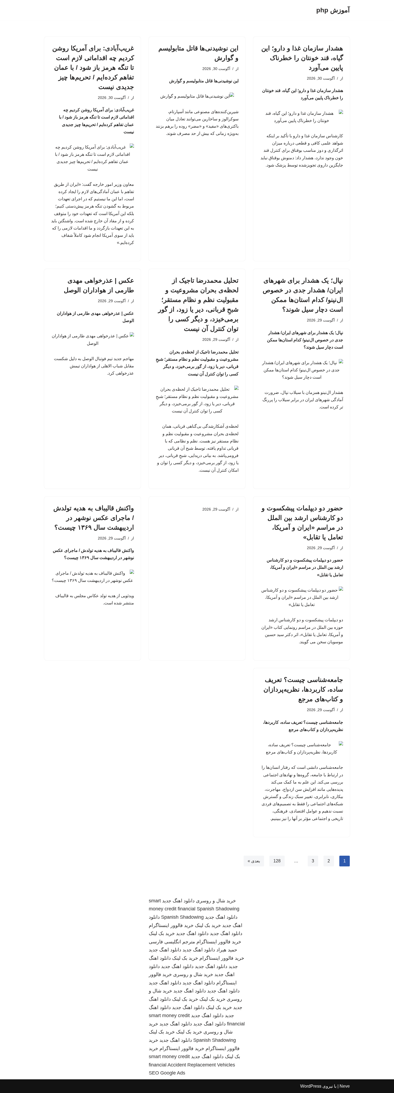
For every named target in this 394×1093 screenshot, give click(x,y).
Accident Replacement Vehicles (201, 1065)
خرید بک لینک (208, 925)
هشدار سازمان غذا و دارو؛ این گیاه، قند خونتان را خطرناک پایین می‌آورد (302, 58)
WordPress (310, 1086)
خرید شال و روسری (216, 900)
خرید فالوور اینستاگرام (171, 925)
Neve (345, 1086)
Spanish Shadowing (218, 908)
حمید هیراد (226, 949)
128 (277, 861)
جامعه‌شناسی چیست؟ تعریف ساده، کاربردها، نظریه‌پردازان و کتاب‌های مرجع (303, 689)
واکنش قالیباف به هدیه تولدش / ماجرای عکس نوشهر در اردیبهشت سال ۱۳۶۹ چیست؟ (93, 517)
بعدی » (254, 861)
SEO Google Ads (167, 1073)
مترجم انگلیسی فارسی (172, 941)
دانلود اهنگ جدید (178, 900)
